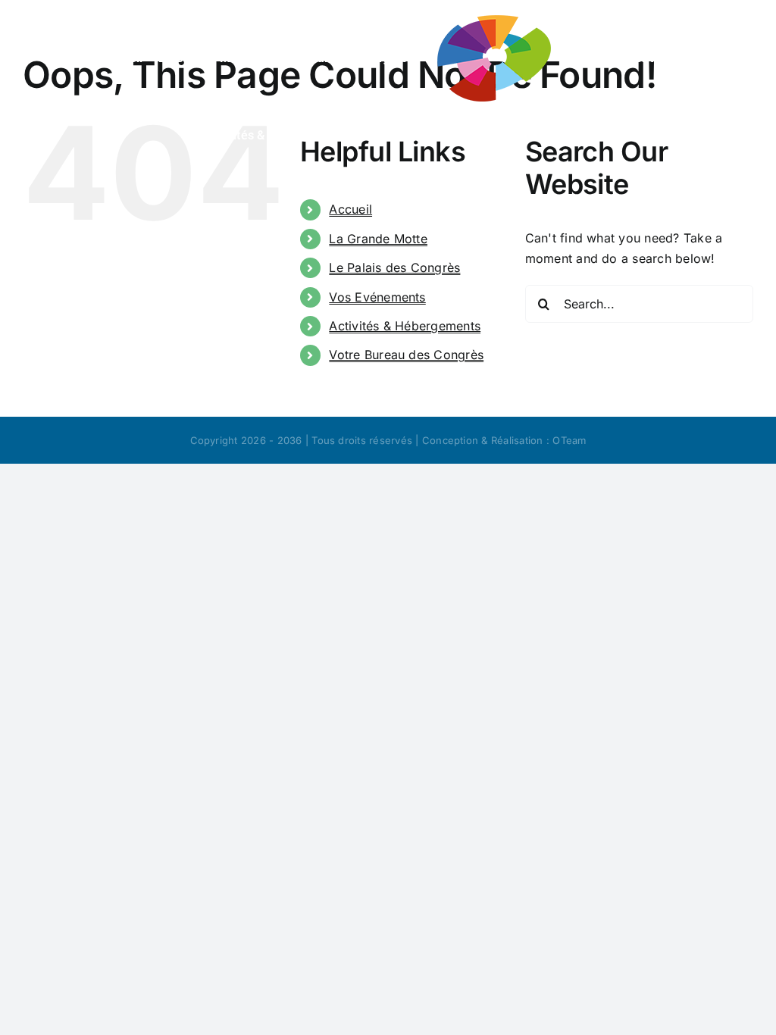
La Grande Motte (378, 238)
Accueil (350, 209)
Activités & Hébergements (404, 325)
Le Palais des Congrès (394, 267)
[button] (549, 134)
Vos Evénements (377, 297)
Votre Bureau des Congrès (406, 354)
